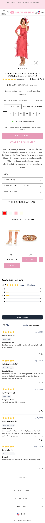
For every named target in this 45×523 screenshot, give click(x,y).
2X (33, 113)
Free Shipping (11, 91)
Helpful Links (22, 491)
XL (21, 113)
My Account (22, 498)
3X (39, 113)
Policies (21, 506)
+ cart (12, 266)
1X (27, 113)
